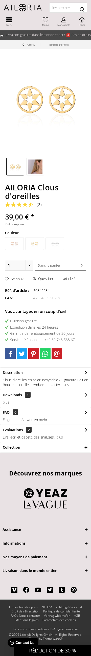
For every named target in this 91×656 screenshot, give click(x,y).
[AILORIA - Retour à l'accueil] (23, 8)
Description (13, 372)
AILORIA (46, 607)
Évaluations (13, 429)
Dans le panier (49, 265)
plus (65, 384)
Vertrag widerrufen (57, 616)
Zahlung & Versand (69, 607)
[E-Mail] (57, 353)
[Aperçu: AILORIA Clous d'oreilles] (15, 166)
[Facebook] (10, 353)
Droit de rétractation (25, 611)
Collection (11, 447)
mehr (43, 419)
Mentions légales (27, 620)
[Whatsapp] (45, 353)
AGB (77, 616)
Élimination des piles (23, 607)
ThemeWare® (52, 639)
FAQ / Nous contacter (25, 616)
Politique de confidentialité (61, 611)
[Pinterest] (33, 353)
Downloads (12, 394)
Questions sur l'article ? (56, 278)
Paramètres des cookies (59, 620)
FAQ (9, 412)
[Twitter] (22, 353)
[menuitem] (9, 21)
